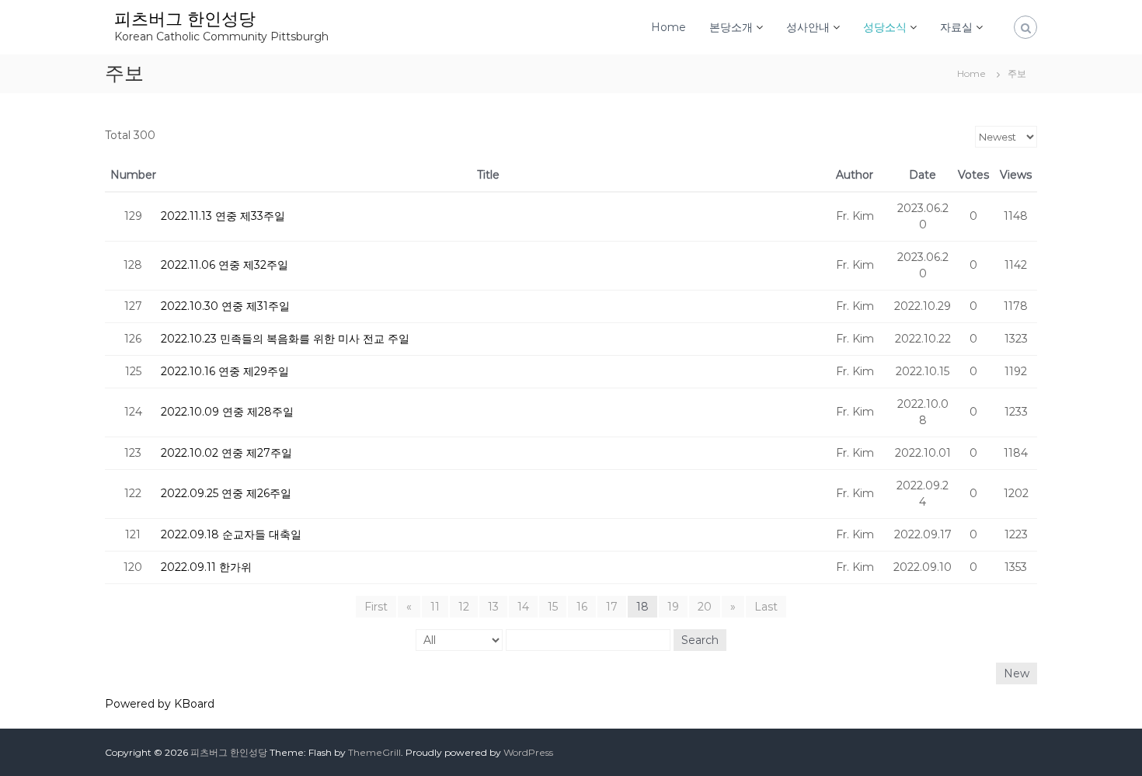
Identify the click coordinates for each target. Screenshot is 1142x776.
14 (523, 607)
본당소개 (731, 27)
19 (673, 607)
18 (642, 607)
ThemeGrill (374, 752)
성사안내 (808, 27)
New (1016, 673)
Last (766, 607)
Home (668, 27)
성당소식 (885, 27)
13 (493, 607)
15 (553, 607)
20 (705, 607)
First (376, 607)
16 (581, 607)
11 (435, 607)
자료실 (956, 27)
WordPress (528, 752)
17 (612, 607)
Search (700, 640)
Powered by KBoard (159, 704)
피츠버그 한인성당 (185, 19)
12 (463, 607)
